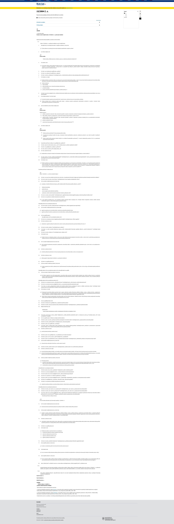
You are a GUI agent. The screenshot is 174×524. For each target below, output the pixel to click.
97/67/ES (54, 489)
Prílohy (125, 17)
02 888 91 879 (39, 510)
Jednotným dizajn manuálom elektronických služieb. (54, 520)
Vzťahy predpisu (40, 25)
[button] (137, 11)
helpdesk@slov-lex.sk (40, 514)
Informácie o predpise (41, 22)
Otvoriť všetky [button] (98, 20)
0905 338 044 (38, 511)
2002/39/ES (55, 492)
